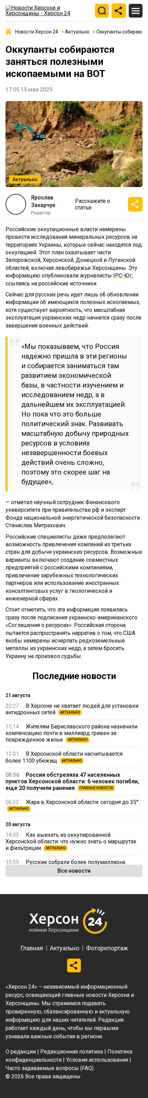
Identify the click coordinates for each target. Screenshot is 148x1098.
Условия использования (97, 1060)
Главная (31, 948)
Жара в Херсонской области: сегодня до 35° (72, 805)
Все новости (74, 870)
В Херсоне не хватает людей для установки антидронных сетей (72, 709)
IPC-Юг (122, 275)
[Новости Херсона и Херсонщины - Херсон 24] (49, 10)
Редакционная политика (71, 1051)
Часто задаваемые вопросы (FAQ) (50, 1068)
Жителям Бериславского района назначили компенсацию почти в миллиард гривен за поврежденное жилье (71, 733)
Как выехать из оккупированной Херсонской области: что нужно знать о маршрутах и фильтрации (71, 841)
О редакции (21, 1051)
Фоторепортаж (107, 948)
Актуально (64, 948)
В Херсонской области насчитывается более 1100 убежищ (64, 757)
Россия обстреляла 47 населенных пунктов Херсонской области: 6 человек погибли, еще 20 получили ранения (72, 781)
